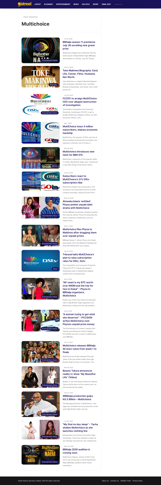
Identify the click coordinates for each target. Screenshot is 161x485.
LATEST (38, 4)
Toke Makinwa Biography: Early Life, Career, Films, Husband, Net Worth (80, 74)
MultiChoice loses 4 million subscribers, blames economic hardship (80, 129)
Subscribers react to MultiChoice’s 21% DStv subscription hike (76, 179)
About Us (105, 481)
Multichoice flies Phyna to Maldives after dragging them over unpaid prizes (80, 232)
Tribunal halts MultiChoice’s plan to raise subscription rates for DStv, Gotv (78, 257)
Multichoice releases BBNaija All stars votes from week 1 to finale (79, 349)
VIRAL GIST (106, 4)
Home (25, 17)
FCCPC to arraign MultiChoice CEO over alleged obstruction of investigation (80, 101)
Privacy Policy (137, 481)
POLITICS (86, 4)
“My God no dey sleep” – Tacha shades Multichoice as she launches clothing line (80, 427)
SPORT (95, 4)
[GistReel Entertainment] (24, 4)
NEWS (76, 4)
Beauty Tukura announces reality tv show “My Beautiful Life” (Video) (79, 374)
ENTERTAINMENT (63, 4)
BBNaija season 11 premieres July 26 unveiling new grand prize (79, 45)
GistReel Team (125, 481)
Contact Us (115, 481)
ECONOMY (48, 4)
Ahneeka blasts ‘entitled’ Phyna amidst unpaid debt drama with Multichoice (78, 204)
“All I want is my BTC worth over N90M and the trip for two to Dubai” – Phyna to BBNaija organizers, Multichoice (78, 289)
